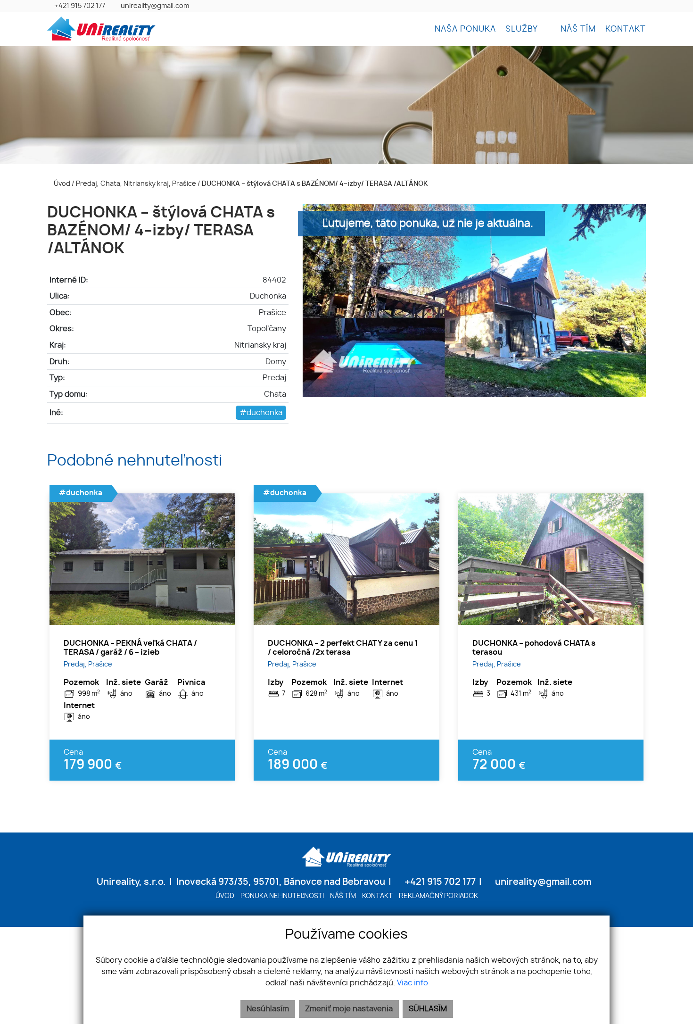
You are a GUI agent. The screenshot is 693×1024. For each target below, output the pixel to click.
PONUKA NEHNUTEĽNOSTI (282, 895)
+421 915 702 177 (79, 6)
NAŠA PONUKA (465, 29)
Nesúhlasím (268, 1009)
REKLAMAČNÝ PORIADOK (438, 895)
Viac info (412, 983)
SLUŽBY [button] (522, 29)
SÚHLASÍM (428, 1009)
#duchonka (260, 412)
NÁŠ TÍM (578, 29)
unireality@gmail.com (155, 6)
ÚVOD (224, 895)
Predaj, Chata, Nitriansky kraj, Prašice (137, 183)
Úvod (61, 183)
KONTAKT (625, 29)
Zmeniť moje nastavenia (349, 1009)
